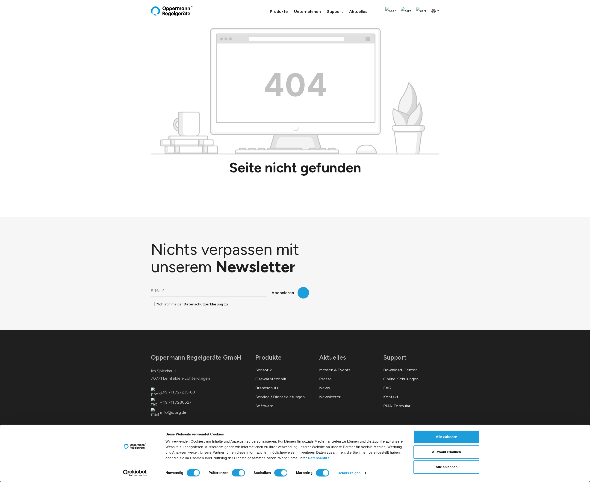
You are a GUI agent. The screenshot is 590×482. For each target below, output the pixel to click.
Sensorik (263, 370)
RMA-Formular (396, 405)
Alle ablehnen (446, 467)
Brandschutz (267, 387)
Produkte (268, 357)
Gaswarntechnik (270, 378)
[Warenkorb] (421, 11)
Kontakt (390, 396)
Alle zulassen (446, 437)
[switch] (238, 472)
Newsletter (330, 396)
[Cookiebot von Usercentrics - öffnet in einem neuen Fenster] (135, 473)
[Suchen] (390, 11)
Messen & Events (335, 370)
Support (395, 357)
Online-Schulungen (401, 378)
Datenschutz (319, 458)
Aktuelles (332, 357)
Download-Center (400, 370)
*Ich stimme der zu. (192, 304)
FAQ (387, 387)
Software (264, 405)
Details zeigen (349, 473)
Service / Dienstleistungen (280, 396)
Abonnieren (282, 292)
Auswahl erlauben (446, 452)
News (324, 387)
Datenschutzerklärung (203, 304)
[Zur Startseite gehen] (171, 11)
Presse (325, 378)
